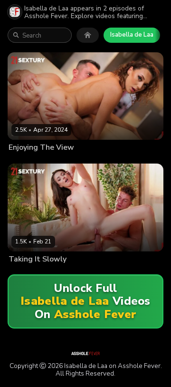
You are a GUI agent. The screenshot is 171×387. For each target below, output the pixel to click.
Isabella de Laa (131, 34)
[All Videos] (87, 35)
